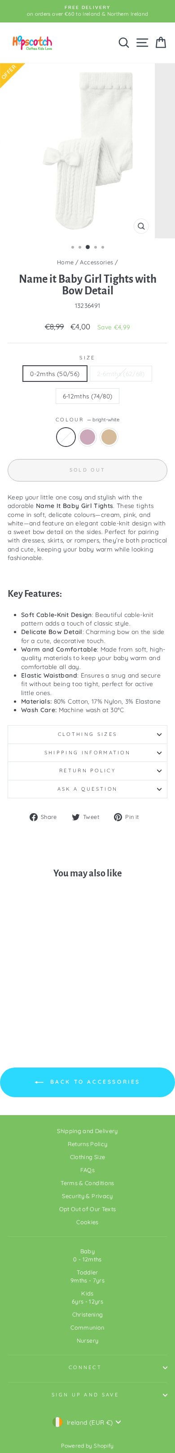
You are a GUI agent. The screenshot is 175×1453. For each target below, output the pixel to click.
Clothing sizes (87, 734)
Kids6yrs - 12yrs (87, 1297)
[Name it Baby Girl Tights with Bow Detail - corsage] (38, 1014)
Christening (87, 1314)
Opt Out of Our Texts (87, 1208)
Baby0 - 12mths (87, 1255)
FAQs (87, 1169)
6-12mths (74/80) (88, 396)
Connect (85, 1367)
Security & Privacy (87, 1195)
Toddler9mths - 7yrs (87, 1276)
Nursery (87, 1340)
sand (109, 437)
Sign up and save (85, 1395)
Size (87, 357)
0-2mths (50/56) (54, 373)
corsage (87, 437)
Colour (87, 419)
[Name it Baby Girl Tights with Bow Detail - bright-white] (27, 1014)
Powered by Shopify (87, 1445)
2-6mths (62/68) (121, 373)
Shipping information (87, 752)
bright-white (66, 437)
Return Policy (87, 770)
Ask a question (87, 789)
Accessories (96, 262)
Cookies (87, 1221)
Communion (87, 1327)
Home (65, 262)
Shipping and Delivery (87, 1130)
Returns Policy (88, 1143)
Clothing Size (87, 1156)
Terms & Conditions (87, 1182)
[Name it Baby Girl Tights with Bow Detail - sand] (48, 1014)
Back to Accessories (93, 1081)
